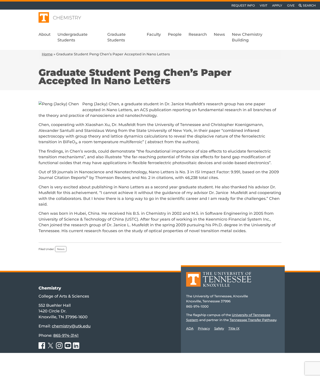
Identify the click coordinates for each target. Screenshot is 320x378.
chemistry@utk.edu (71, 326)
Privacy (204, 328)
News (60, 249)
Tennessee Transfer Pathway (253, 320)
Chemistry (67, 18)
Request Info (243, 5)
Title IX (233, 328)
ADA (190, 328)
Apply (277, 5)
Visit (263, 5)
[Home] (218, 282)
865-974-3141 (66, 335)
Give (291, 5)
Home (47, 54)
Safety (219, 328)
